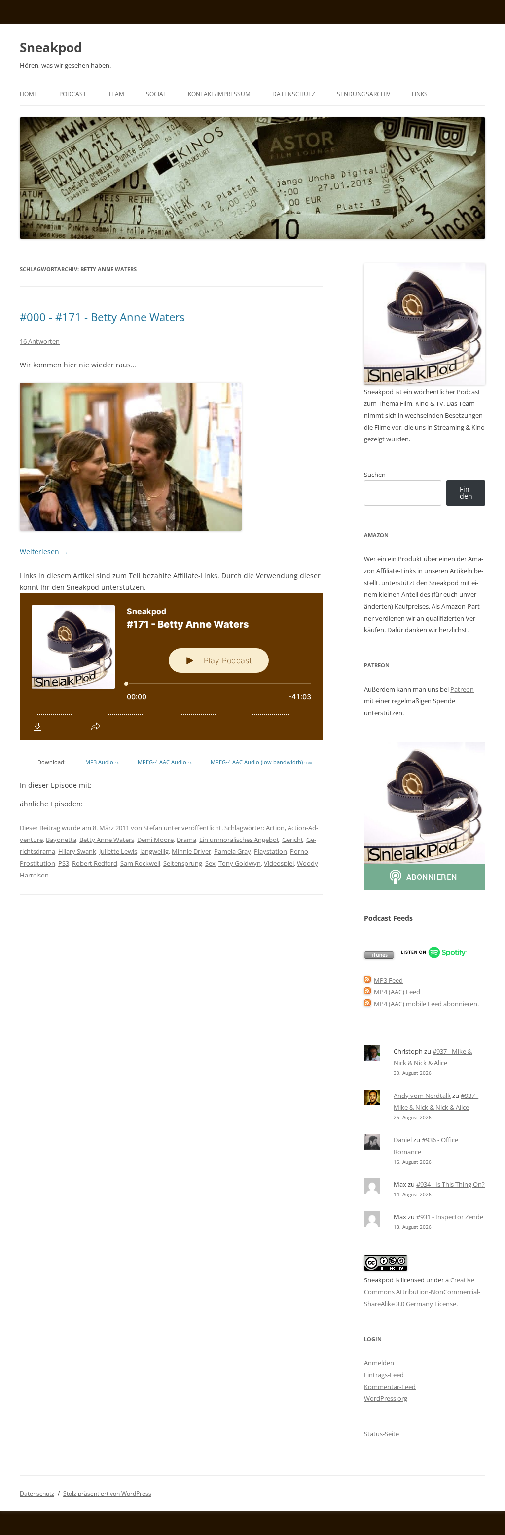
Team (116, 94)
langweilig (154, 851)
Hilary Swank (77, 851)
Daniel (403, 1139)
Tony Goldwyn (239, 863)
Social (156, 94)
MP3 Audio (101, 762)
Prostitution (37, 863)
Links (420, 94)
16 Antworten (40, 341)
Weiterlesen (44, 551)
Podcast (72, 94)
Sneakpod (51, 47)
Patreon (462, 689)
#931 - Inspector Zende (449, 1216)
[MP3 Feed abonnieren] (367, 980)
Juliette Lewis (118, 851)
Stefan (153, 827)
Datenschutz (293, 94)
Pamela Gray (232, 851)
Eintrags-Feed (384, 1374)
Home (28, 94)
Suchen (375, 474)
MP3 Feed (388, 980)
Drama (186, 839)
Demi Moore (155, 839)
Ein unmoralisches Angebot (239, 839)
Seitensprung (182, 863)
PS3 (63, 863)
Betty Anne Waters (106, 839)
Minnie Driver (191, 851)
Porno (299, 851)
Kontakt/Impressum (219, 94)
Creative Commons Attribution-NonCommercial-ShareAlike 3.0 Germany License (422, 1292)
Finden (466, 492)
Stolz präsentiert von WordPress (107, 1493)
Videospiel (279, 863)
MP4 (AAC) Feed (397, 991)
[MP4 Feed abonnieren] (367, 991)
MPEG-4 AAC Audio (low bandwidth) (261, 762)
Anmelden (379, 1362)
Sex (210, 863)
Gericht (292, 839)
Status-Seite (381, 1433)
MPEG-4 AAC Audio (164, 762)
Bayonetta (61, 839)
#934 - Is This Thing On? (450, 1184)
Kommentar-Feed (390, 1386)
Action (275, 827)
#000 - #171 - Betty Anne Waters (102, 316)
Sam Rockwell (140, 863)
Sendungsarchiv (363, 94)
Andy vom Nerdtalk (422, 1095)
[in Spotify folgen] (434, 956)
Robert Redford (94, 863)
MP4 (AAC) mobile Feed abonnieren (425, 1003)
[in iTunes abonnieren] (379, 956)
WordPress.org (385, 1398)
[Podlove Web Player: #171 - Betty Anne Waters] (171, 666)
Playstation (270, 851)
